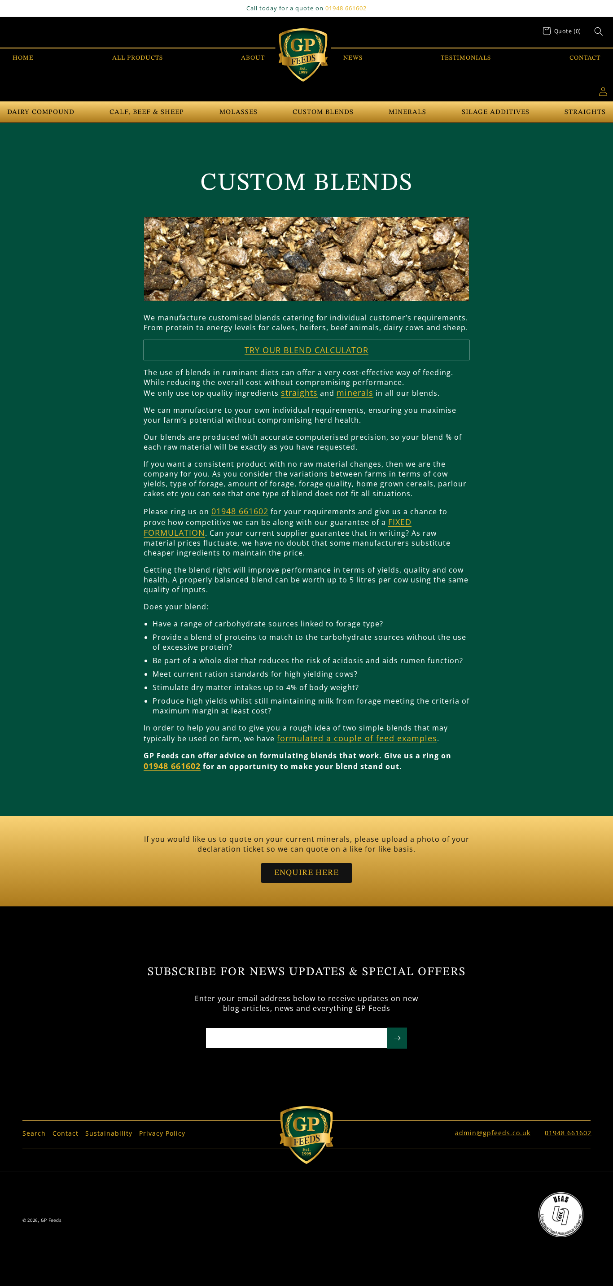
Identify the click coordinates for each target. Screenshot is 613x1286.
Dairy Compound (40, 112)
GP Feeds (51, 1220)
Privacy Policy (162, 1133)
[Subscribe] (397, 1038)
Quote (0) (567, 31)
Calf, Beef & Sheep (146, 112)
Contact (66, 1133)
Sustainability (108, 1133)
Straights (585, 112)
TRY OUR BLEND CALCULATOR (306, 350)
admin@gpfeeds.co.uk (492, 1133)
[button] (599, 31)
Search (34, 1133)
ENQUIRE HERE (306, 873)
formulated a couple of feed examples (357, 738)
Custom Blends (323, 112)
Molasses (238, 112)
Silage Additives (496, 112)
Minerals (407, 112)
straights (299, 392)
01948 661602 (346, 8)
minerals (355, 392)
